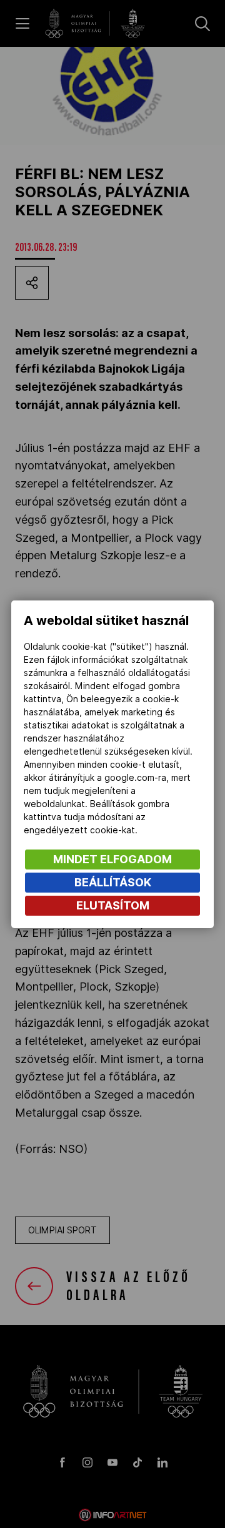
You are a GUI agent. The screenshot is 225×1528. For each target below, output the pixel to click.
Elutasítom (112, 905)
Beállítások (112, 882)
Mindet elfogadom (112, 859)
